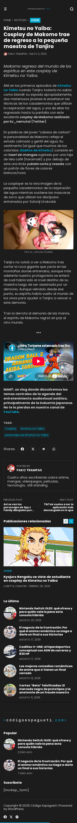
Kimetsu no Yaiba (32, 428)
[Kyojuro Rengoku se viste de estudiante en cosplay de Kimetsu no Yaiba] (38, 546)
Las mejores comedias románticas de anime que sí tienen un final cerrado (46, 669)
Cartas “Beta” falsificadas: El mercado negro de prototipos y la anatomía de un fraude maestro (45, 688)
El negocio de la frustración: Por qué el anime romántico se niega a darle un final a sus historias (45, 631)
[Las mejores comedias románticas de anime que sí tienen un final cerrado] (10, 670)
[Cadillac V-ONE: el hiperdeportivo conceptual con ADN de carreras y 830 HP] (10, 651)
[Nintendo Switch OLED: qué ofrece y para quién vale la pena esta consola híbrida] (10, 613)
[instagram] (17, 817)
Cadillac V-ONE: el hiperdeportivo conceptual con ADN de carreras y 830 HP (45, 650)
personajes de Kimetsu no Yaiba (26, 435)
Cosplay (10, 428)
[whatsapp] (54, 449)
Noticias (20, 20)
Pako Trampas (17, 54)
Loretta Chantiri (15, 586)
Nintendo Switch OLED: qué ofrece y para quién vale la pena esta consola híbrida (45, 611)
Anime (35, 20)
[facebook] (22, 449)
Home (7, 20)
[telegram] (43, 449)
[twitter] (33, 449)
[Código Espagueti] (38, 8)
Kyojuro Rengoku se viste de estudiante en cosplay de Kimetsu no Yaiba (37, 579)
